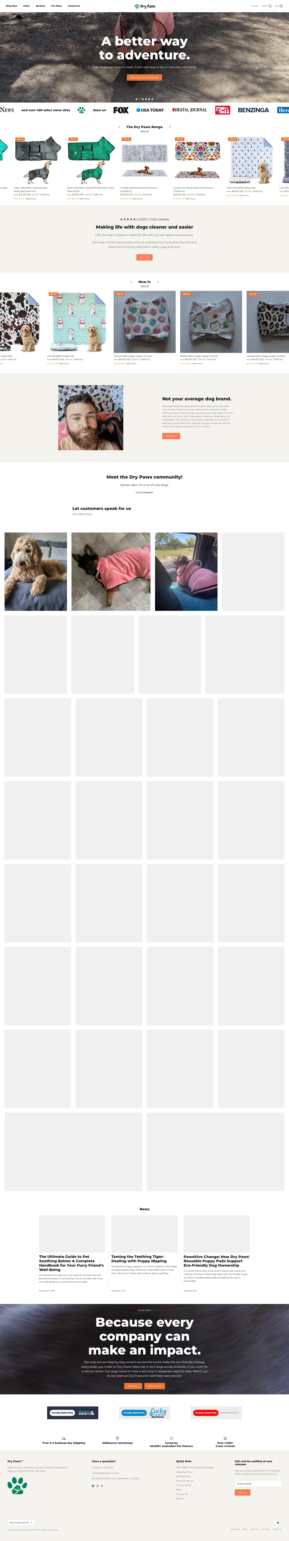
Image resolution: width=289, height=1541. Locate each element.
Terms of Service (185, 1481)
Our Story (56, 6)
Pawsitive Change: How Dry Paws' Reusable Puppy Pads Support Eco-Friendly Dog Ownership (217, 1261)
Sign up (243, 1492)
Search (179, 1498)
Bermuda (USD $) (19, 1522)
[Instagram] (97, 1486)
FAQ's (26, 6)
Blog (178, 1489)
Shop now (133, 1386)
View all (144, 131)
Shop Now (11, 6)
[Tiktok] (102, 1486)
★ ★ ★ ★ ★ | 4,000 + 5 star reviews (144, 219)
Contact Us (74, 6)
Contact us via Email (103, 1467)
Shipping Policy (184, 1472)
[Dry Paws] (144, 6)
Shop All (144, 257)
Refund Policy (183, 1476)
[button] (136, 99)
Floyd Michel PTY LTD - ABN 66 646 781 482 (40, 1530)
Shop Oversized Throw (144, 79)
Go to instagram (144, 492)
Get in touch (154, 1386)
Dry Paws (17, 1530)
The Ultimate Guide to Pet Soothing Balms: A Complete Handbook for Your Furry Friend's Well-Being (71, 1263)
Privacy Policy (183, 1485)
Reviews (40, 6)
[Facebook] (93, 1486)
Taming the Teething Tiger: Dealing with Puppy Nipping (139, 1258)
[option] (144, 57)
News (144, 1209)
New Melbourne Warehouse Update (195, 1467)
